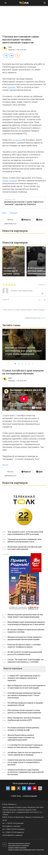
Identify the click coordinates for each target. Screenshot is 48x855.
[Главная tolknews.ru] (24, 2)
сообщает (11, 87)
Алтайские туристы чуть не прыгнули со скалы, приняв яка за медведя (25, 753)
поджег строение (9, 181)
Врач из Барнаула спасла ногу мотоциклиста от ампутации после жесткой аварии (26, 686)
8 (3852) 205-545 (11, 829)
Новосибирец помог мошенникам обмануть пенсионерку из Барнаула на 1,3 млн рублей (26, 623)
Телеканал (11, 381)
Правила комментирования (17, 848)
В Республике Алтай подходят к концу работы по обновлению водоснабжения (24, 711)
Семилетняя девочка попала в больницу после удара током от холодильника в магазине (25, 762)
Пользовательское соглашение (18, 845)
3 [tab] (22, 364)
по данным (17, 140)
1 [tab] (15, 364)
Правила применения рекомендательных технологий (26, 850)
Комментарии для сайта (35, 318)
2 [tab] (19, 364)
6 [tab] (33, 364)
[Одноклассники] (17, 55)
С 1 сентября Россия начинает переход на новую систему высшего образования (25, 746)
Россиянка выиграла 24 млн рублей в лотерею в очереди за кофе (23, 728)
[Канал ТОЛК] (39, 220)
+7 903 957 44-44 (11, 823)
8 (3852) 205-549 (11, 832)
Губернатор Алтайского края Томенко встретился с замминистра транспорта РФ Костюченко (26, 772)
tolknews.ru (12, 804)
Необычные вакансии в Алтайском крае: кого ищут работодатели (25, 548)
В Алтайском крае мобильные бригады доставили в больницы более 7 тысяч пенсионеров (24, 695)
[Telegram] (6, 55)
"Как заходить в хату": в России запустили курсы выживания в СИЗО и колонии (25, 533)
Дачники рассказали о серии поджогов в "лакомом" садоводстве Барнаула (23, 202)
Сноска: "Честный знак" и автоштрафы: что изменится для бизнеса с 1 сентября (26, 660)
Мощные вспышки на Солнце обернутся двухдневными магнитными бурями (25, 638)
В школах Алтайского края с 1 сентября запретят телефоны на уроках (24, 645)
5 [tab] (29, 364)
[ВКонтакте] (12, 55)
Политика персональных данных (19, 843)
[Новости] (25, 220)
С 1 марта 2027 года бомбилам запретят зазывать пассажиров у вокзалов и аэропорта (24, 678)
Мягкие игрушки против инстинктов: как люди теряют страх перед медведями (23, 350)
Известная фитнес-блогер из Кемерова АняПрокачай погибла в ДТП (24, 719)
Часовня (13, 213)
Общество (11, 50)
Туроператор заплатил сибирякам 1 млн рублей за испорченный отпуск (24, 540)
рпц (4, 213)
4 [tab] (26, 364)
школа (5, 465)
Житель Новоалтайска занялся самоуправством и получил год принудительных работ (21, 737)
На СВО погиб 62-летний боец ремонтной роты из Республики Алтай (25, 653)
